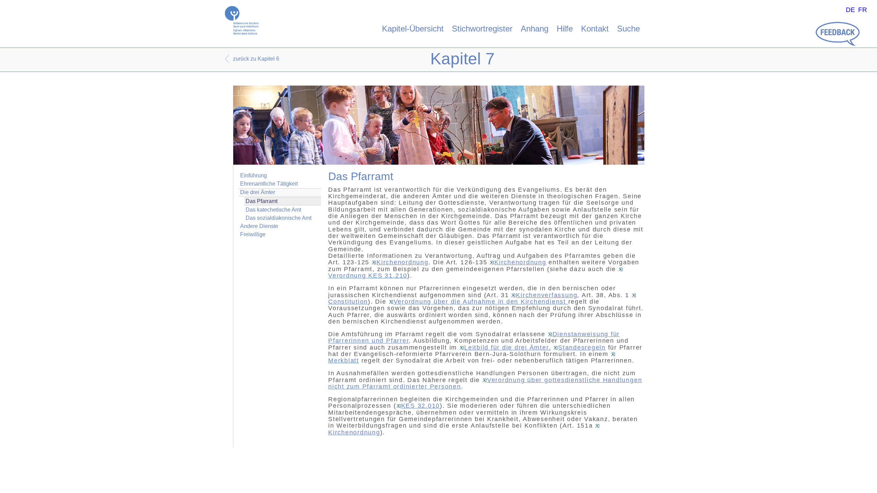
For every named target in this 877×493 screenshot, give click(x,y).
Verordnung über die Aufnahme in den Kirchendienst (481, 301)
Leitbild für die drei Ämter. (507, 347)
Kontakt (595, 28)
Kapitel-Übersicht (413, 28)
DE (850, 9)
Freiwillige (252, 234)
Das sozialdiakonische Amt (278, 218)
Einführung (253, 175)
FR (862, 9)
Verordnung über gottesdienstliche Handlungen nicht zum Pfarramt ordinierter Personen (485, 383)
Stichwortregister (482, 28)
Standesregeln (582, 347)
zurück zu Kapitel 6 (256, 59)
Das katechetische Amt (273, 210)
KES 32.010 (420, 405)
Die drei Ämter (257, 192)
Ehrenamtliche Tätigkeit (269, 184)
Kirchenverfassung (546, 295)
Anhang (534, 28)
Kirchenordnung (402, 262)
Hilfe (565, 28)
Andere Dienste (259, 226)
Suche (628, 28)
